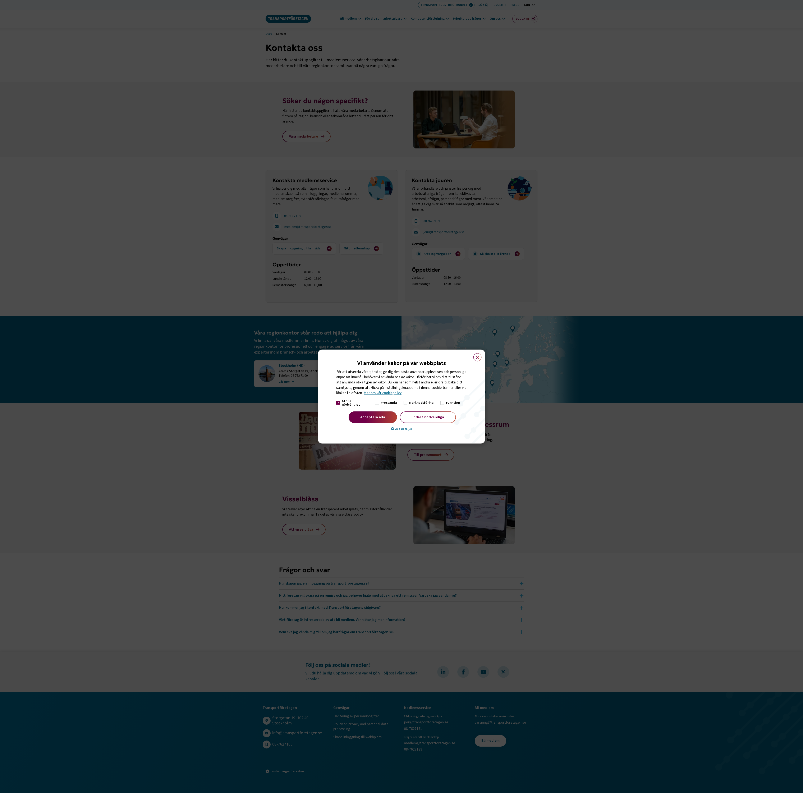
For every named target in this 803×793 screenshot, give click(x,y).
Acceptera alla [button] (372, 417)
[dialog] (401, 396)
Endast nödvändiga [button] (428, 417)
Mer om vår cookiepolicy (383, 393)
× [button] (475, 355)
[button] (401, 428)
